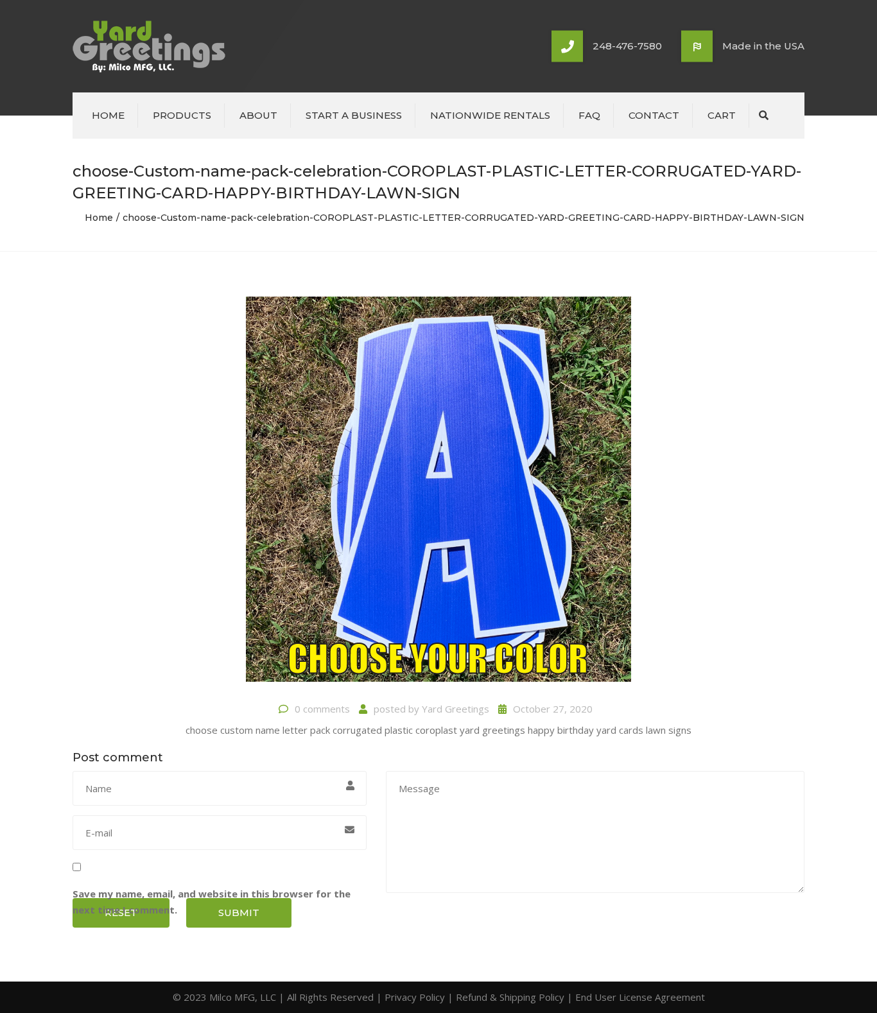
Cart (722, 115)
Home (108, 115)
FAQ (589, 115)
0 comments (322, 708)
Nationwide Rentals (490, 115)
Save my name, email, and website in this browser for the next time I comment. (212, 902)
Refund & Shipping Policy (510, 997)
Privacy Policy (415, 997)
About (258, 115)
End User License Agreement (640, 997)
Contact (654, 115)
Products (182, 115)
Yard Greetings (455, 708)
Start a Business (354, 115)
